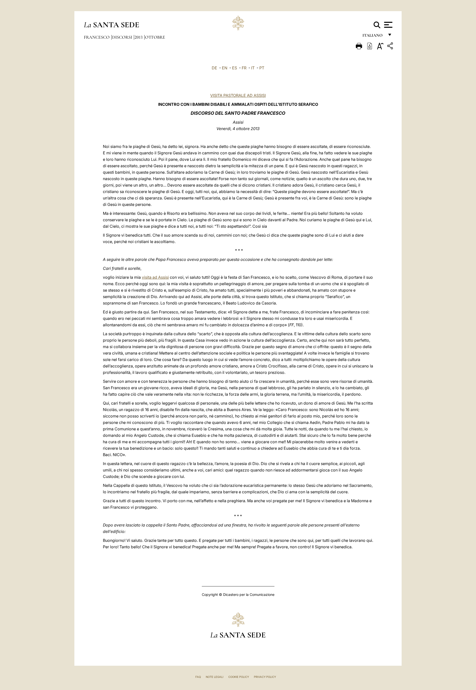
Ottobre (155, 37)
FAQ (198, 677)
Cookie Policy (238, 677)
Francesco (97, 37)
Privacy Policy (265, 677)
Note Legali (214, 677)
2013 (139, 37)
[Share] (390, 46)
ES (234, 67)
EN (224, 67)
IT (253, 67)
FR (244, 67)
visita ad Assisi (155, 277)
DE (214, 67)
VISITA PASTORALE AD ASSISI (238, 95)
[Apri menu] (387, 25)
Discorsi (122, 37)
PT (261, 67)
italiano (373, 36)
